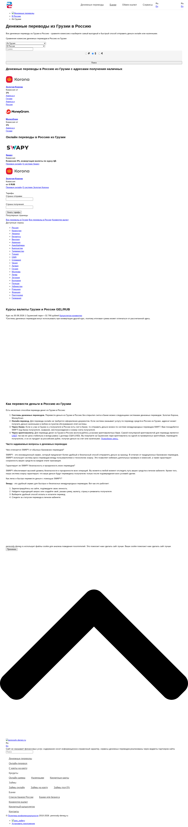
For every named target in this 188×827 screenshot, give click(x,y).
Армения (16, 242)
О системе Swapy (30, 164)
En (157, 6)
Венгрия (16, 239)
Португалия (17, 295)
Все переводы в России (40, 220)
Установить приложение (23, 823)
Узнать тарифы (13, 212)
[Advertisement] (96, 524)
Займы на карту (39, 787)
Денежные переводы (20, 758)
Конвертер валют (60, 220)
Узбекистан (17, 286)
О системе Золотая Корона (35, 187)
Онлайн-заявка (17, 778)
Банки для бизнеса (49, 797)
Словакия (16, 260)
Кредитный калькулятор (22, 806)
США (14, 257)
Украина (16, 233)
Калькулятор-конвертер (70, 315)
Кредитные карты (59, 778)
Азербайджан (18, 245)
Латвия (15, 266)
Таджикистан (18, 251)
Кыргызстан (17, 248)
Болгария (16, 280)
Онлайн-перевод (18, 763)
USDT (14, 435)
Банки (113, 5)
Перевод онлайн (14, 164)
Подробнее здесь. (109, 438)
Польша (15, 283)
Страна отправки (14, 196)
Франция (16, 292)
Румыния (16, 289)
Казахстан (16, 230)
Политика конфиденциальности (23, 815)
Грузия (15, 269)
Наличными (37, 778)
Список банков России (21, 797)
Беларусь (16, 236)
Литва (14, 274)
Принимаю (11, 549)
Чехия (15, 263)
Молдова (16, 271)
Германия (16, 298)
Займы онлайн (17, 787)
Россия (15, 227)
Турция (15, 254)
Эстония (16, 277)
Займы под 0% (62, 787)
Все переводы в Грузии (17, 220)
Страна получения (15, 204)
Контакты (14, 811)
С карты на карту (18, 768)
